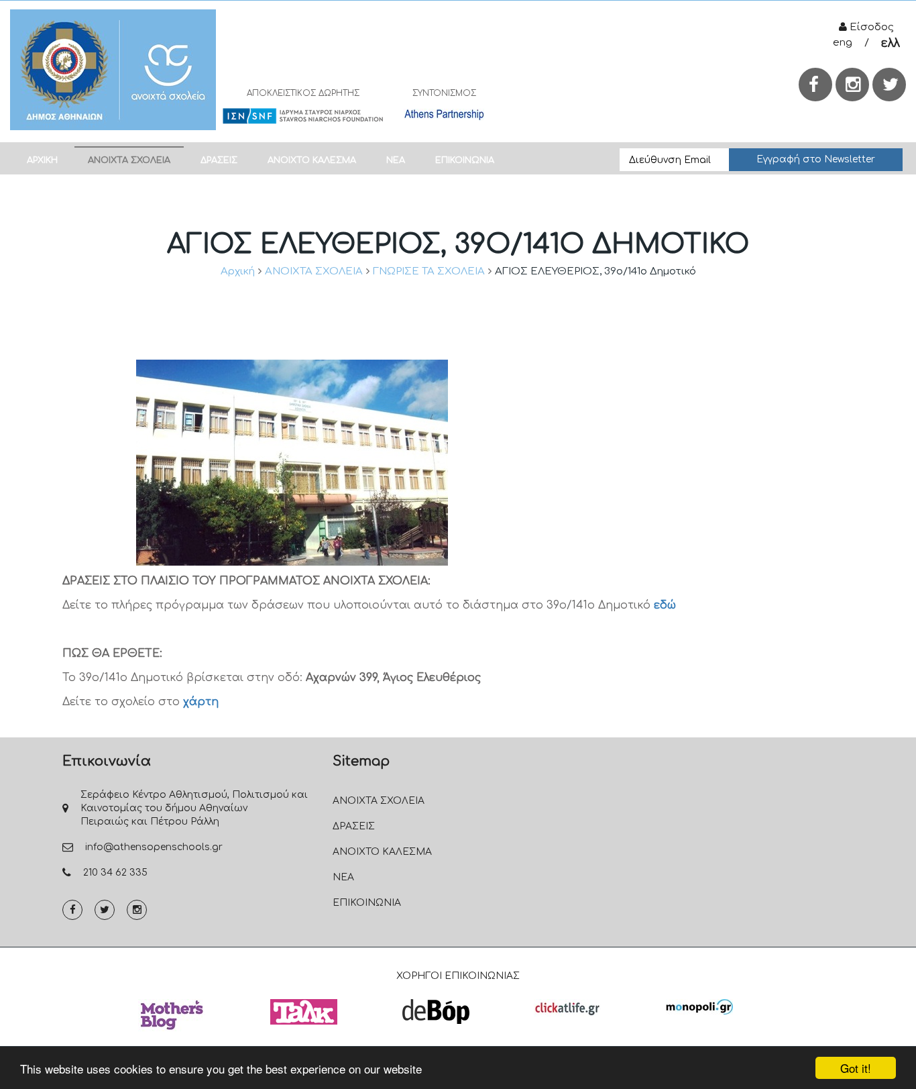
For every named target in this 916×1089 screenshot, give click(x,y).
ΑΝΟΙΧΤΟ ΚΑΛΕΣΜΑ (312, 160)
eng (842, 42)
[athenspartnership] (444, 114)
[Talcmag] (303, 1012)
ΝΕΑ (395, 160)
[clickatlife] (567, 1008)
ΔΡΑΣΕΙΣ (219, 160)
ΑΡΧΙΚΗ (42, 160)
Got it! (855, 1067)
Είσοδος (870, 27)
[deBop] (435, 1011)
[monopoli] (699, 1006)
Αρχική (238, 271)
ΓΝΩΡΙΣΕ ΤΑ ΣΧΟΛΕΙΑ (429, 271)
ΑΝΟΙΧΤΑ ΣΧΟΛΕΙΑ (129, 160)
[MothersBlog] (171, 1015)
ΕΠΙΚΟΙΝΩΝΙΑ (464, 160)
